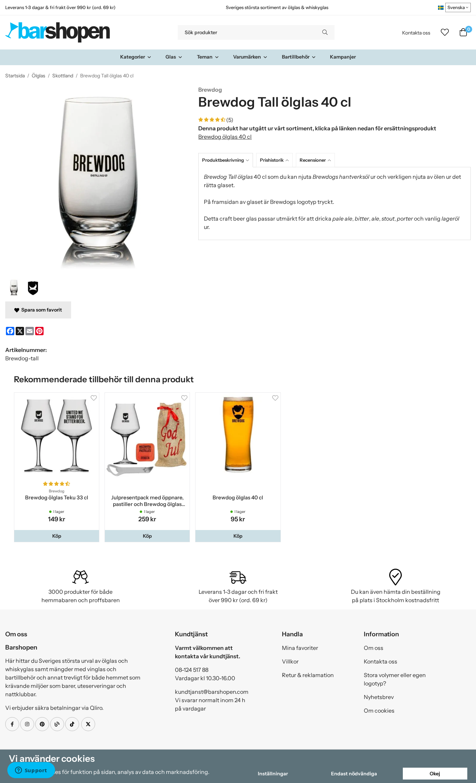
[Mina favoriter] (445, 32)
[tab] (227, 160)
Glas (171, 57)
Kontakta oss (416, 33)
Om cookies (379, 710)
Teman (205, 57)
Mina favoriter (300, 647)
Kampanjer (343, 57)
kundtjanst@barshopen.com (211, 691)
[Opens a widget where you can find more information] (31, 771)
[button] (56, 536)
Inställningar (273, 773)
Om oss (373, 647)
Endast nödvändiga (354, 773)
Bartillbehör (295, 57)
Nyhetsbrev (379, 696)
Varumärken (247, 57)
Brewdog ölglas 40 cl (225, 136)
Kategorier (132, 57)
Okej (435, 773)
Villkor (290, 661)
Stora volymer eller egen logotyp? (395, 679)
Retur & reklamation (308, 674)
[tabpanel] (334, 203)
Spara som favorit (40, 310)
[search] (325, 32)
